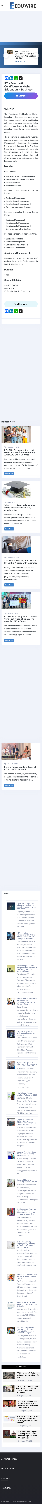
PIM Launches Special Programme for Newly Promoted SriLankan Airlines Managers (26, 1330)
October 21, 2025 (12, 764)
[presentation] (6, 55)
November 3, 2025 (12, 613)
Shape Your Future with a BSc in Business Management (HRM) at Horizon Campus (27, 1001)
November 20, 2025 (13, 558)
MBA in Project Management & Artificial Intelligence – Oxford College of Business (27, 935)
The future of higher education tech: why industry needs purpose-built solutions (27, 906)
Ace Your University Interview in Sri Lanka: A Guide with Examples (27, 1064)
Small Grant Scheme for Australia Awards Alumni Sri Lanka (27, 1304)
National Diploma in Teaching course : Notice (27, 1181)
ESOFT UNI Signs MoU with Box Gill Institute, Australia (26, 1033)
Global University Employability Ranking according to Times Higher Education (26, 1244)
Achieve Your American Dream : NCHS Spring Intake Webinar (26, 1154)
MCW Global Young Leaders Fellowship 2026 (27, 1094)
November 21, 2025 (13, 502)
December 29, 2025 (13, 447)
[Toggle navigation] (2, 5)
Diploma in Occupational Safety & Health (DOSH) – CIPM (27, 1276)
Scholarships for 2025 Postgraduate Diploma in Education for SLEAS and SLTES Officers (27, 968)
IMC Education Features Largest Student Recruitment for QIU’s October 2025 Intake (26, 1212)
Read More (9, 473)
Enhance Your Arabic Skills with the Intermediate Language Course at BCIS (27, 1122)
